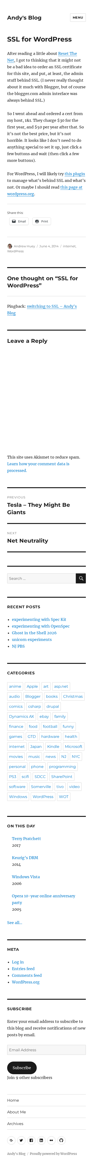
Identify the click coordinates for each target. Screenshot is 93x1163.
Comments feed (27, 975)
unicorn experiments (32, 639)
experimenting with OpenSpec (41, 626)
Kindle (53, 746)
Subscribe (22, 1067)
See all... (14, 922)
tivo (60, 786)
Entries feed (23, 968)
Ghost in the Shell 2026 (34, 632)
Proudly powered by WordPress (53, 1154)
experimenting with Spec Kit (39, 619)
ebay (44, 716)
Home (13, 1100)
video (74, 786)
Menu (78, 17)
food (33, 726)
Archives (15, 1123)
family (60, 716)
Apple (32, 686)
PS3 (12, 776)
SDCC (40, 776)
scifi (25, 776)
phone (37, 766)
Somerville (41, 786)
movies (16, 756)
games (15, 736)
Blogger (33, 696)
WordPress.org (26, 982)
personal (17, 766)
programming (62, 766)
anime (15, 686)
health (71, 736)
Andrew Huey (24, 246)
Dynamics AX (21, 716)
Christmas (73, 696)
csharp (34, 706)
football (50, 726)
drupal (52, 706)
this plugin (75, 173)
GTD (32, 736)
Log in (18, 962)
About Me (16, 1112)
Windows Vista (26, 876)
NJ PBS (18, 646)
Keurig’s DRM (25, 857)
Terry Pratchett (26, 838)
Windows (18, 796)
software (17, 786)
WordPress (15, 251)
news (51, 756)
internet (69, 246)
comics (16, 706)
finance (16, 726)
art (46, 686)
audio (14, 696)
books (52, 696)
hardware (50, 736)
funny (68, 726)
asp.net (61, 686)
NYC (76, 756)
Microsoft (74, 746)
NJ (63, 756)
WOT (63, 796)
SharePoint (61, 776)
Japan (36, 746)
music (34, 756)
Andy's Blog (24, 17)
